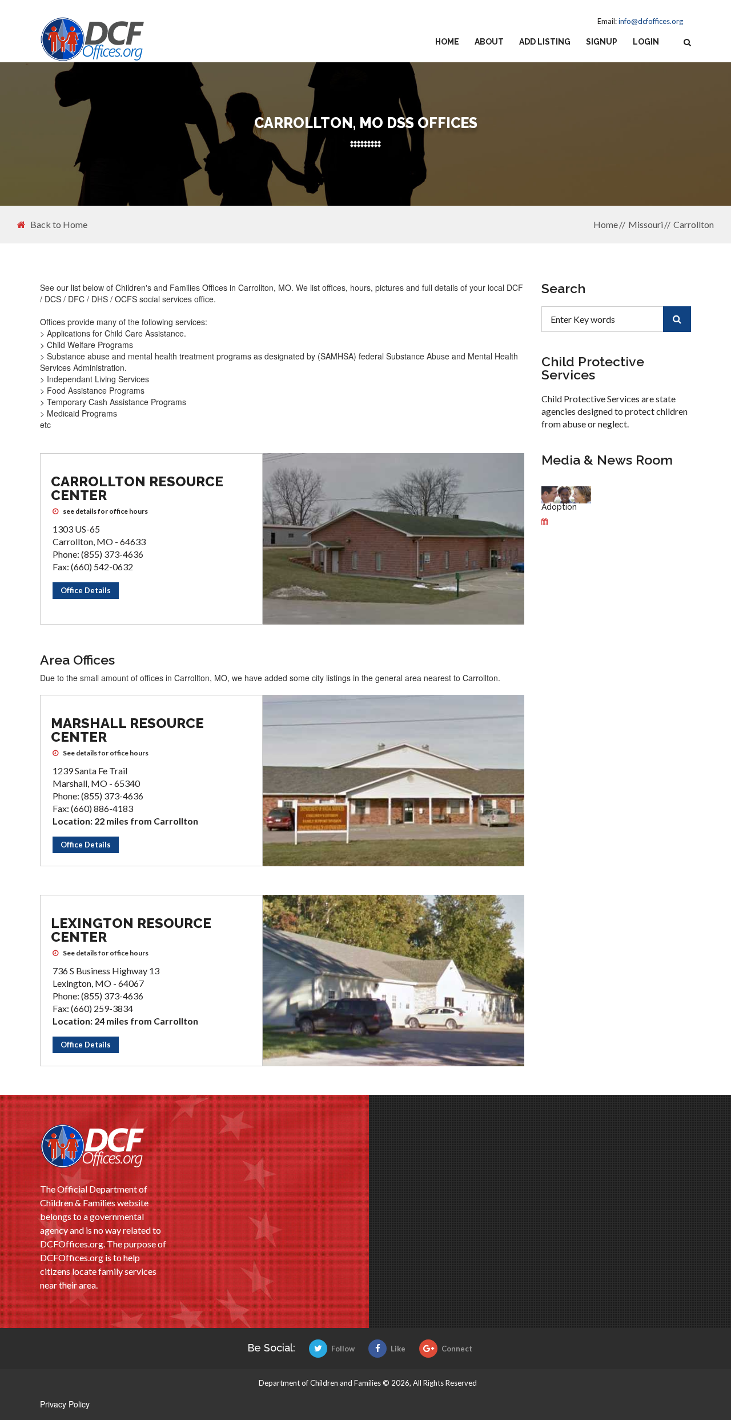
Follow (343, 1348)
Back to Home (58, 224)
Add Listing (545, 41)
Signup (601, 41)
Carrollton (693, 224)
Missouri (645, 224)
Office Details (86, 590)
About (489, 41)
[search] (677, 319)
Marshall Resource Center (127, 730)
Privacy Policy (65, 1404)
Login (646, 41)
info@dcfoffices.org (650, 21)
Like (398, 1348)
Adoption (559, 506)
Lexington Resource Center (131, 930)
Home (447, 41)
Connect (456, 1348)
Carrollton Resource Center (137, 488)
